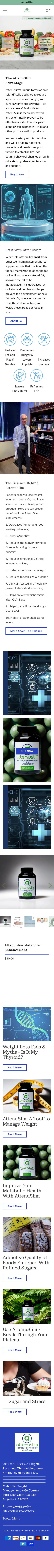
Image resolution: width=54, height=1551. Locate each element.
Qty (6, 965)
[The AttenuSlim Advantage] (27, 42)
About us (16, 320)
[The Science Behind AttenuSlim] (27, 438)
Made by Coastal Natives (37, 1530)
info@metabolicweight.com (19, 1511)
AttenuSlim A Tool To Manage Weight (26, 1121)
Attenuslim (19, 1464)
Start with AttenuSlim (23, 250)
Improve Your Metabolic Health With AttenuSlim (22, 1191)
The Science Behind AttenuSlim (22, 485)
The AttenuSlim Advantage (18, 80)
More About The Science (26, 630)
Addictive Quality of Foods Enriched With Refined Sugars (26, 1263)
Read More (15, 1067)
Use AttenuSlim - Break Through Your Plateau (25, 1335)
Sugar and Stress (27, 1401)
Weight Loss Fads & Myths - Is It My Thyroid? (24, 1052)
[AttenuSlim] (27, 10)
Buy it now (27, 987)
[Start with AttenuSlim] (27, 212)
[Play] (27, 885)
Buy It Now (17, 174)
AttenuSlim (17, 1530)
